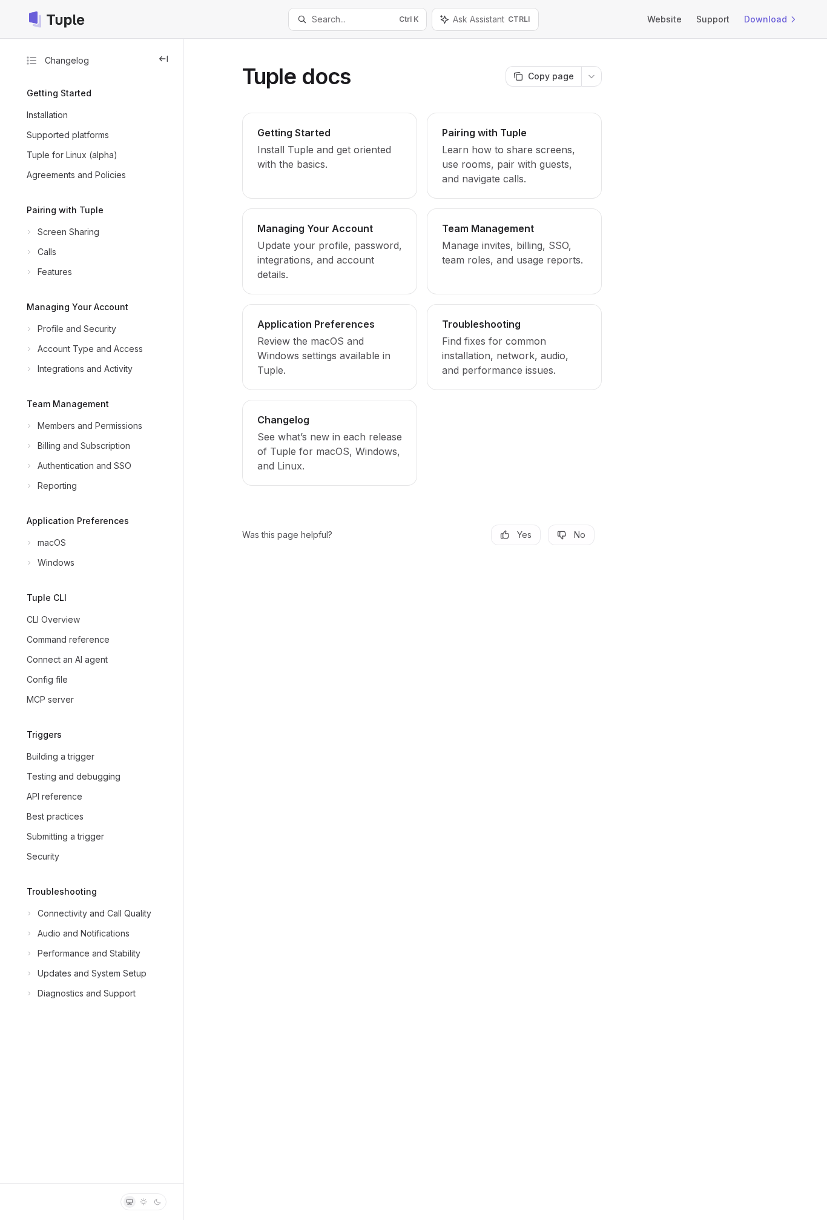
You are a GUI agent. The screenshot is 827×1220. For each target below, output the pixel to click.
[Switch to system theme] (130, 1202)
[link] (329, 156)
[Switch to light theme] (143, 1202)
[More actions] (591, 76)
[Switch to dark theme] (157, 1202)
